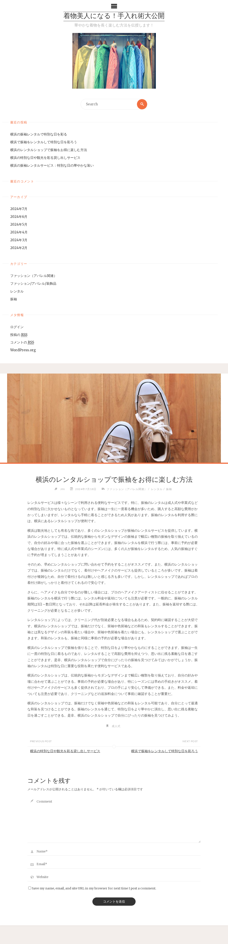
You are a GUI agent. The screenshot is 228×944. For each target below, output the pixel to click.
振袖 (13, 299)
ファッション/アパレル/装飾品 (33, 283)
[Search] (142, 104)
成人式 (116, 726)
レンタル (17, 291)
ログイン (17, 327)
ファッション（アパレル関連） (33, 276)
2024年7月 (18, 209)
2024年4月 (19, 232)
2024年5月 (18, 224)
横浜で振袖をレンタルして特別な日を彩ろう (43, 142)
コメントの (22, 342)
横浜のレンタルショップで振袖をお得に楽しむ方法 (48, 150)
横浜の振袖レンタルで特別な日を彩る (38, 134)
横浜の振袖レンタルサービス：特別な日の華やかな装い (52, 165)
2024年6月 (18, 217)
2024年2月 (18, 248)
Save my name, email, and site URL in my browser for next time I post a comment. (94, 888)
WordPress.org (23, 350)
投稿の (18, 335)
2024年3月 (18, 240)
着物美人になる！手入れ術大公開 (114, 16)
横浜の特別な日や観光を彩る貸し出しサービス (45, 157)
